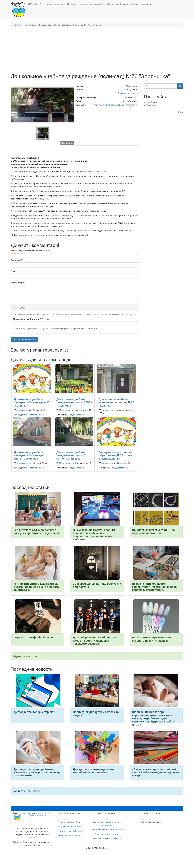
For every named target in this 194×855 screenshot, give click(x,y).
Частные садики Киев (69, 821)
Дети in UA (34, 4)
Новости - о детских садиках (107, 838)
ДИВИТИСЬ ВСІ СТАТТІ (27, 656)
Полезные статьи (54, 3)
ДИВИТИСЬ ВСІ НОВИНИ (28, 791)
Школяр (36, 845)
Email (13, 271)
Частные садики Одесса (70, 830)
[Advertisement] (97, 51)
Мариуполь (30, 24)
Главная (17, 24)
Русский (151, 104)
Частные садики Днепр (69, 835)
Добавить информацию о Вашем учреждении (130, 3)
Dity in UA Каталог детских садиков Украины (36, 814)
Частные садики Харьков (69, 826)
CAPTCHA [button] (19, 307)
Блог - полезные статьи (106, 833)
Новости (71, 3)
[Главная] (19, 9)
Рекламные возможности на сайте (107, 829)
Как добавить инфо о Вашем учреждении (106, 823)
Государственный (35, 414)
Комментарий (18, 282)
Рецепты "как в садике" (91, 3)
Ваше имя (16, 260)
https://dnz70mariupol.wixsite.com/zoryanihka (115, 104)
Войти (180, 111)
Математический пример (26, 318)
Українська (152, 101)
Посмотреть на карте (127, 93)
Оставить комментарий (24, 339)
